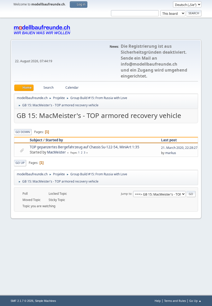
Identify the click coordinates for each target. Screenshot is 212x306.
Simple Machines (45, 300)
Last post (169, 140)
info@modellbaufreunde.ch (149, 64)
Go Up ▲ (195, 301)
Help (158, 301)
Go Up (20, 163)
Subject (36, 140)
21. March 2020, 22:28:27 (179, 147)
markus (170, 153)
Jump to (126, 194)
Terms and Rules (175, 301)
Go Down (23, 132)
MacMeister (56, 152)
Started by (54, 140)
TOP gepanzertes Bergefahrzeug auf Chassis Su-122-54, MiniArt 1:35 (84, 147)
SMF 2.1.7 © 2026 (22, 300)
